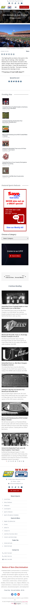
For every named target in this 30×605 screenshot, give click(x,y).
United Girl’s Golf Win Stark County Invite (13, 176)
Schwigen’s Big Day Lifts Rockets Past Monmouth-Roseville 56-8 (12, 121)
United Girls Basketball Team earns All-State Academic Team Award (14, 149)
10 (23, 461)
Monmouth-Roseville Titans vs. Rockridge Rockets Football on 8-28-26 (14, 335)
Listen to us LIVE (15, 251)
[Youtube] (21, 3)
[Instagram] (12, 3)
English (18, 603)
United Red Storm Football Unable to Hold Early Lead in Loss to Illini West (14, 107)
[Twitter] (15, 594)
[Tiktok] (15, 3)
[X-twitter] (18, 3)
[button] (15, 7)
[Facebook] (9, 3)
